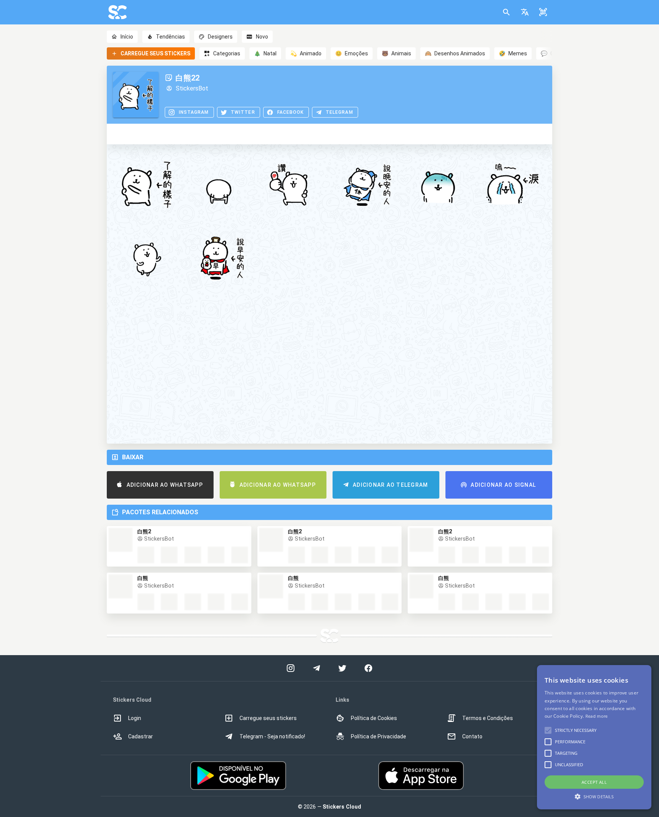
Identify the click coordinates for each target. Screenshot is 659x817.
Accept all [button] (594, 782)
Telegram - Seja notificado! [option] (272, 736)
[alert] (594, 737)
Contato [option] (472, 736)
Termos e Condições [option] (487, 718)
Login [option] (134, 718)
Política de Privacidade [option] (378, 736)
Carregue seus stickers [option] (268, 718)
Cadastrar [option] (140, 736)
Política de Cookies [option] (374, 718)
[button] (525, 12)
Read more (596, 716)
